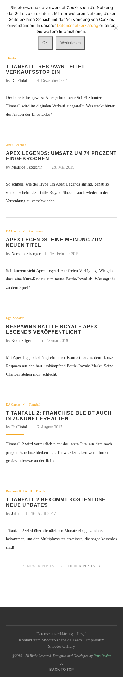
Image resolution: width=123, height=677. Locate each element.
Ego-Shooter (15, 318)
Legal (82, 634)
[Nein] (116, 28)
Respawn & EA (16, 491)
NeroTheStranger (26, 254)
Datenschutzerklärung (54, 634)
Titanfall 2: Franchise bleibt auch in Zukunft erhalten (59, 416)
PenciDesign (102, 656)
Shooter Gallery (61, 646)
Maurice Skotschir (26, 167)
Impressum (95, 640)
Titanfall (12, 58)
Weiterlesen (70, 43)
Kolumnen (36, 231)
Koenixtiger (21, 340)
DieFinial (19, 80)
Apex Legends (16, 144)
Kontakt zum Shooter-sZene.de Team (50, 640)
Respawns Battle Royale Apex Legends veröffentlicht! (52, 329)
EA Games (13, 231)
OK (45, 43)
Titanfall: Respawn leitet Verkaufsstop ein (45, 69)
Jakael (16, 513)
